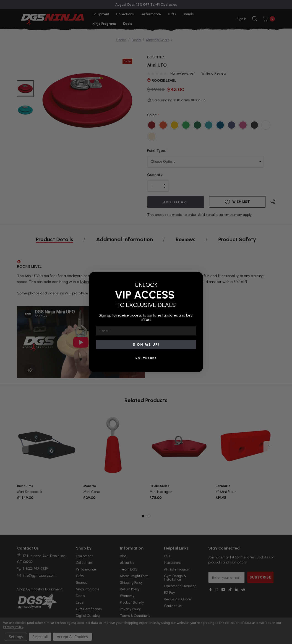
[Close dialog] (198, 277)
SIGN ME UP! (146, 344)
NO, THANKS (146, 358)
